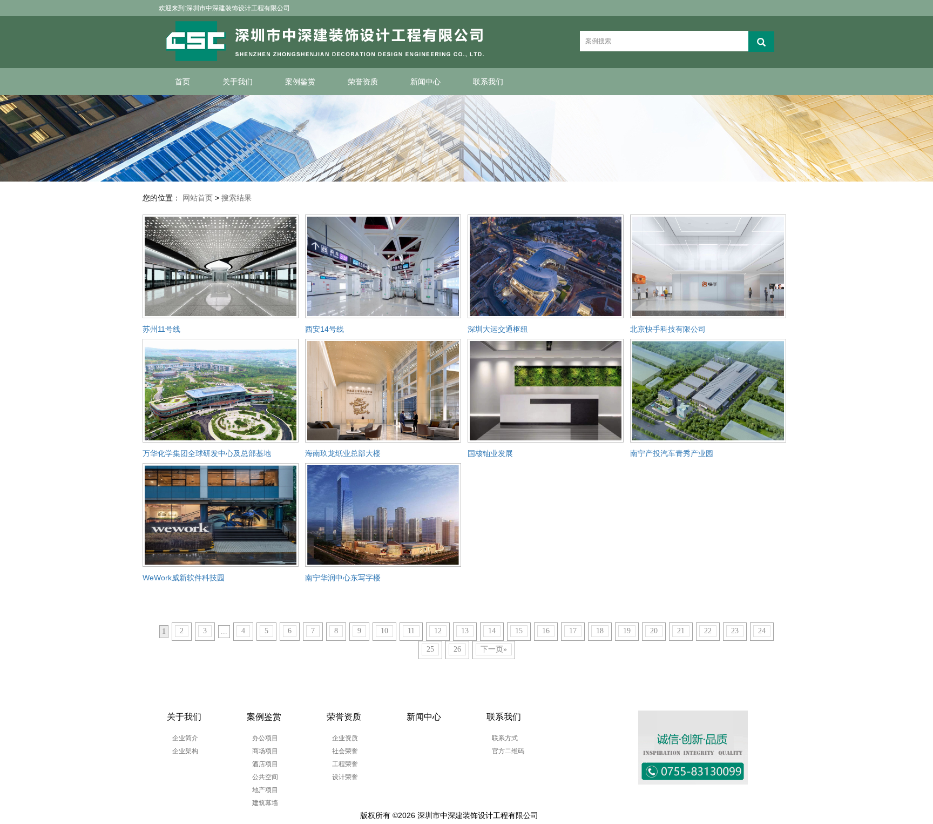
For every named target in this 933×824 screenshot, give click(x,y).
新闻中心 (425, 81)
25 (430, 649)
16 (546, 631)
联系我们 (488, 81)
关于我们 (237, 81)
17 (573, 631)
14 (492, 631)
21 (681, 631)
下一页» (494, 649)
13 (465, 631)
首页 (182, 81)
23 (735, 631)
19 (627, 631)
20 (654, 631)
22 (708, 631)
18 (600, 631)
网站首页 (197, 197)
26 (457, 649)
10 (384, 631)
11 (411, 631)
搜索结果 (236, 197)
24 (762, 631)
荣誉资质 (363, 81)
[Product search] (761, 41)
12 (438, 631)
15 (519, 631)
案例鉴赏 (300, 81)
